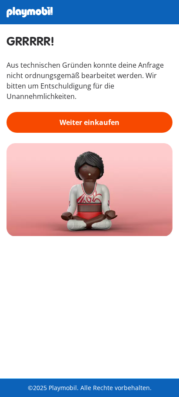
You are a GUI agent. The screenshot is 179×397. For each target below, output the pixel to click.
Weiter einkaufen (89, 122)
